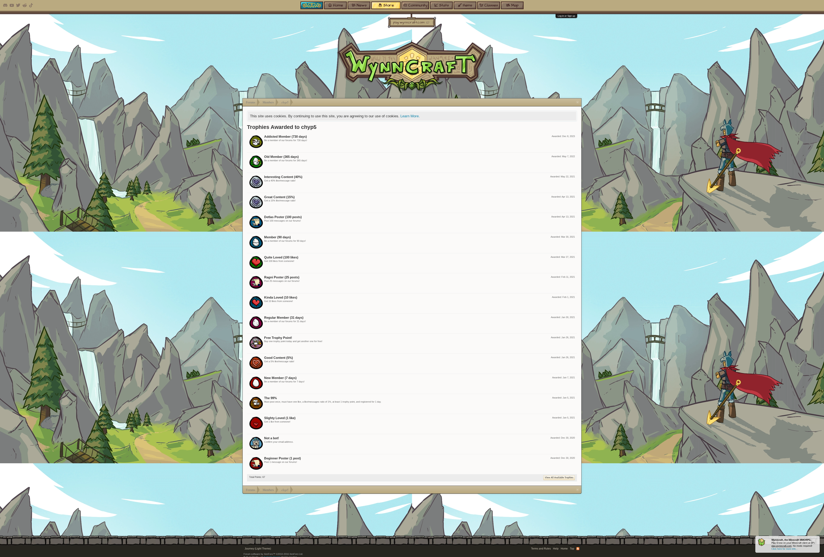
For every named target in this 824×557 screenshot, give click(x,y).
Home (564, 548)
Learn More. (410, 116)
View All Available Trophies (559, 477)
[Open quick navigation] (577, 102)
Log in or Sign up (566, 16)
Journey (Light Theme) (258, 548)
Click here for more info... (784, 549)
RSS (577, 548)
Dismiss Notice (816, 538)
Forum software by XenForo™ (273, 554)
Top (572, 548)
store (388, 5)
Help (556, 548)
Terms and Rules (541, 548)
